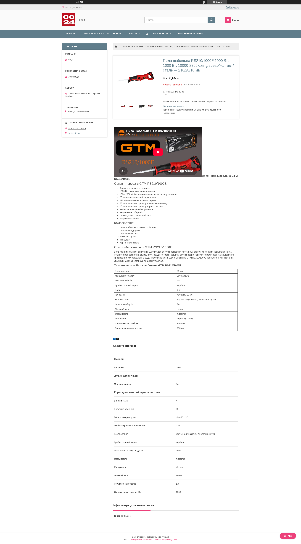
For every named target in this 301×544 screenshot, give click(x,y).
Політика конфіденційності (165, 540)
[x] (117, 339)
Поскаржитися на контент (141, 540)
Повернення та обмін (190, 33)
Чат (290, 536)
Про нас (118, 33)
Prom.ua (165, 537)
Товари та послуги (92, 33)
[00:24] (68, 25)
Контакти (134, 33)
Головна (70, 33)
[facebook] (114, 339)
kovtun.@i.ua (74, 133)
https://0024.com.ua (77, 128)
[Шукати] (211, 20)
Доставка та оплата (158, 33)
